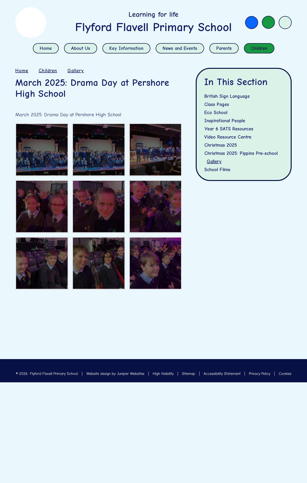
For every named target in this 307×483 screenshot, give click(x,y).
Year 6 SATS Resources (228, 129)
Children (48, 70)
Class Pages (216, 104)
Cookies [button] (285, 374)
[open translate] (268, 22)
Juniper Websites (130, 374)
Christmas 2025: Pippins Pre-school (241, 153)
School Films (217, 169)
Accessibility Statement (222, 374)
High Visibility (163, 374)
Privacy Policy (259, 374)
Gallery (75, 70)
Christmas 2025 (220, 145)
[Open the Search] (285, 22)
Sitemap (188, 374)
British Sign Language (227, 96)
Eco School (215, 112)
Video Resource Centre (227, 137)
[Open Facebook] (251, 22)
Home (21, 70)
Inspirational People (224, 120)
